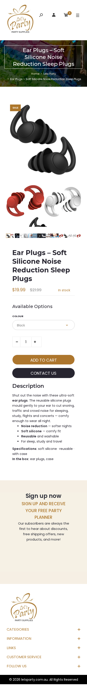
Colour (17, 316)
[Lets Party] (20, 19)
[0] (66, 16)
